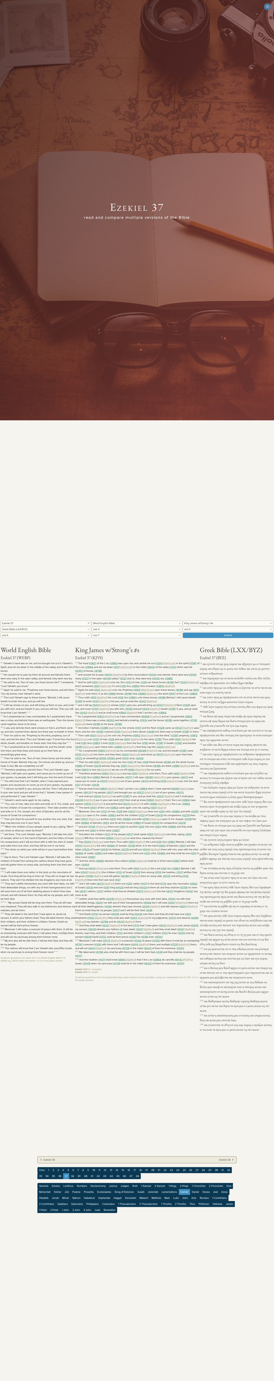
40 (85, 1176)
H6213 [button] (126, 804)
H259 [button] (162, 811)
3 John (87, 1210)
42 (98, 1176)
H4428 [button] (120, 887)
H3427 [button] (105, 925)
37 (66, 1176)
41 (92, 1176)
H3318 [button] (159, 663)
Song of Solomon (124, 1192)
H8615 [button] (85, 769)
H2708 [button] (104, 921)
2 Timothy (180, 1204)
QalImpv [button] (152, 693)
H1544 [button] (172, 899)
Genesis (43, 1186)
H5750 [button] (183, 887)
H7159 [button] (95, 709)
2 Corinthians (46, 1204)
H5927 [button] (160, 705)
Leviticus (68, 1186)
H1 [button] (121, 929)
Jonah (55, 1198)
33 (40, 1176)
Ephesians (77, 1204)
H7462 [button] (90, 918)
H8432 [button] (151, 667)
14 (117, 1170)
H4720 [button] (125, 948)
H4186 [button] (108, 906)
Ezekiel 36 (49, 1159)
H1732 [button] (94, 914)
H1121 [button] (129, 682)
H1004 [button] (79, 766)
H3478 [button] (97, 766)
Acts (193, 1198)
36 (59, 1176)
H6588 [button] (147, 902)
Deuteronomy (98, 1186)
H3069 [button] (136, 686)
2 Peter (54, 1210)
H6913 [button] (184, 777)
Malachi (144, 1198)
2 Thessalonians (148, 1204)
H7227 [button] (85, 678)
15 (123, 1170)
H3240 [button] (79, 800)
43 (104, 1176)
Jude (97, 1210)
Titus (192, 1204)
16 (128, 1170)
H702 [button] (145, 743)
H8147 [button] (83, 891)
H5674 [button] (108, 674)
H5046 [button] (110, 838)
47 (131, 1176)
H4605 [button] (151, 731)
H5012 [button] (137, 690)
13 (111, 1170)
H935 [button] (95, 701)
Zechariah (130, 1198)
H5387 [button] (133, 937)
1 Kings (172, 1186)
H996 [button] (158, 872)
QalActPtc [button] (134, 766)
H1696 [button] (87, 804)
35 (53, 1176)
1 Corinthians (219, 1198)
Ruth (135, 1186)
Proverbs (89, 1192)
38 (72, 1176)
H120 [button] (144, 682)
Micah (65, 1198)
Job (67, 1192)
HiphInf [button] (149, 792)
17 (135, 1170)
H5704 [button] (145, 937)
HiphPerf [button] (118, 674)
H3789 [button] (195, 811)
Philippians (92, 1204)
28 (203, 1170)
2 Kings (184, 1186)
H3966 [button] (193, 674)
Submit (228, 635)
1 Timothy (166, 1204)
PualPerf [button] (155, 716)
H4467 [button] (189, 891)
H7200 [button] (104, 728)
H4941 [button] (172, 918)
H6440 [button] (107, 678)
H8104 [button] (195, 918)
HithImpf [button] (120, 899)
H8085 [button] (142, 693)
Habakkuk (89, 1198)
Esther (57, 1192)
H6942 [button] (179, 959)
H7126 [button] (193, 720)
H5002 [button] (153, 804)
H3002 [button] (169, 678)
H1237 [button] (173, 667)
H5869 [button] (85, 864)
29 (209, 1170)
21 (159, 1170)
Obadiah (44, 1198)
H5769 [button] (182, 933)
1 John (65, 1210)
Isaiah (140, 1192)
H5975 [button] (159, 754)
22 (165, 1170)
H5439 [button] (153, 674)
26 (190, 1170)
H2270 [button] (186, 815)
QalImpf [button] (104, 682)
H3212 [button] (133, 918)
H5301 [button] (78, 747)
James (229, 1204)
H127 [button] (78, 785)
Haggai (117, 1198)
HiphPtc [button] (104, 701)
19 (146, 1170)
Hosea (206, 1192)
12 (105, 1170)
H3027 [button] (92, 663)
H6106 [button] (98, 671)
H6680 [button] (145, 716)
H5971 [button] (128, 777)
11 (99, 1170)
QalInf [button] (184, 788)
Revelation (109, 1210)
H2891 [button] (182, 906)
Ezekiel (184, 1192)
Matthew (156, 1198)
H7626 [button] (86, 849)
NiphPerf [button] (110, 716)
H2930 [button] (110, 899)
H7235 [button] (174, 944)
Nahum (76, 1198)
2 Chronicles (216, 1186)
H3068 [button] (114, 663)
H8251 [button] (99, 902)
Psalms (76, 1192)
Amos (224, 1192)
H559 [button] (95, 682)
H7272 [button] (78, 758)
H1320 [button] (186, 705)
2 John (76, 1210)
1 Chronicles (199, 1186)
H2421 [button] (183, 682)
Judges (125, 1186)
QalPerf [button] (170, 686)
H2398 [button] (146, 906)
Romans (204, 1198)
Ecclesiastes (104, 1192)
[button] (118, 678)
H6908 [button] (125, 876)
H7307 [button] (192, 663)
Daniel (195, 1192)
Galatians (63, 1204)
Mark (167, 1198)
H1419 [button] (125, 758)
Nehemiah (45, 1192)
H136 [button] (123, 686)
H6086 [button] (176, 811)
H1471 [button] (179, 872)
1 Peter (43, 1210)
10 (93, 1170)
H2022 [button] (193, 883)
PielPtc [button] (188, 959)
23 (171, 1170)
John (185, 1198)
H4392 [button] (79, 671)
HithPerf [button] (111, 750)
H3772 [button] (106, 940)
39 (79, 1176)
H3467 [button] (172, 902)
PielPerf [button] (152, 750)
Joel (215, 1192)
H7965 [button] (156, 940)
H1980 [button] (89, 876)
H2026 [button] (118, 747)
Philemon (204, 1204)
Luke (176, 1198)
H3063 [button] (112, 815)
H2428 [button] (140, 758)
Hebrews (217, 1204)
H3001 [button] (176, 766)
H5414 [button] (96, 705)
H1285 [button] (137, 940)
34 (47, 1176)
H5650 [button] (115, 914)
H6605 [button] (149, 777)
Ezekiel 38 (225, 1159)
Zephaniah (104, 1198)
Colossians (108, 1204)
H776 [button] (163, 883)
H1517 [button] (122, 705)
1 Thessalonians (127, 1204)
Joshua (113, 1186)
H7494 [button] (143, 720)
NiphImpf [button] (150, 891)
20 (152, 1170)
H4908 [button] (99, 952)
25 (184, 1170)
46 (124, 1176)
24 (177, 1170)
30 (216, 1170)
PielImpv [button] (102, 826)
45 (117, 1176)
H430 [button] (149, 910)
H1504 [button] (131, 769)
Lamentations (169, 1192)
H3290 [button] (194, 925)
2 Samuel (160, 1186)
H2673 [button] (139, 891)
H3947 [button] (132, 811)
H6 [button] (99, 769)
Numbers (82, 1186)
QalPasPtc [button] (129, 747)
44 (111, 1176)
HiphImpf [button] (169, 663)
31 (222, 1170)
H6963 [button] (110, 720)
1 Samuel (146, 1186)
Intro (42, 1170)
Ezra (229, 1186)
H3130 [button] (188, 819)
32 (228, 1170)
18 (140, 1170)
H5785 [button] (129, 709)
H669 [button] (106, 823)
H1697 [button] (172, 693)
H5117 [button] (117, 667)
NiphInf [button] (80, 720)
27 (197, 1170)
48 (137, 1176)
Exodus (56, 1186)
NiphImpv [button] (147, 690)
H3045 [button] (160, 686)
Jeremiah (153, 1192)
